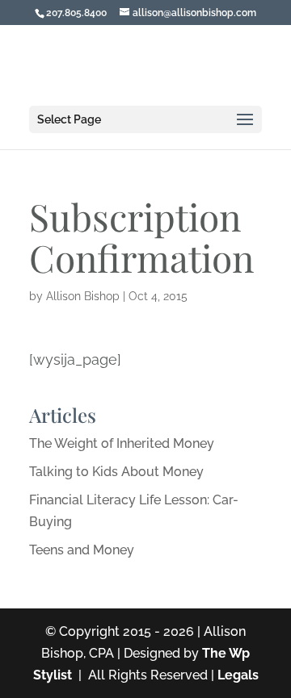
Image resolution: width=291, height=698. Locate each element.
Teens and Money (81, 550)
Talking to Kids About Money (116, 471)
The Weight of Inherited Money (121, 443)
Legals (238, 675)
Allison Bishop (83, 296)
